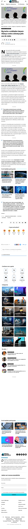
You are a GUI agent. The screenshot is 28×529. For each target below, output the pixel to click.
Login (25, 244)
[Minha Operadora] (14, 1)
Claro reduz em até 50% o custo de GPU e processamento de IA (7, 196)
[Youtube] (6, 278)
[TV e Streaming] (8, 342)
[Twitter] (24, 454)
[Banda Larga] (20, 291)
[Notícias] (20, 342)
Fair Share (4, 217)
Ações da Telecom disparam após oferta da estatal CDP (20, 446)
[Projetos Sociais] (8, 311)
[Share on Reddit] (12, 40)
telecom (9, 217)
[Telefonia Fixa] (8, 332)
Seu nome (3, 483)
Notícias (17, 343)
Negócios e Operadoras (6, 28)
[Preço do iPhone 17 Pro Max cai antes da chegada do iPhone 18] (4, 353)
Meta (6, 85)
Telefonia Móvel (19, 333)
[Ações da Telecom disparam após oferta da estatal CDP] (21, 440)
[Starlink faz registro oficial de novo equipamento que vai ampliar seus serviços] (4, 359)
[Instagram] (22, 271)
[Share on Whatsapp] (8, 40)
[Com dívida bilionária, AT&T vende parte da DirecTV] (7, 426)
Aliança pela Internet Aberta (13, 53)
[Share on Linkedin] (10, 40)
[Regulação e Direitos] (20, 311)
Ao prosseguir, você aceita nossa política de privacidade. (13, 492)
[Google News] (22, 278)
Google (2, 85)
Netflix (9, 85)
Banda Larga (18, 293)
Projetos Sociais (6, 313)
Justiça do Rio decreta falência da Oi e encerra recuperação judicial (7, 181)
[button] (2, 1)
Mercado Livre (14, 85)
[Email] (14, 40)
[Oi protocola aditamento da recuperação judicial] (7, 440)
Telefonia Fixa (6, 333)
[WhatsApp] (14, 278)
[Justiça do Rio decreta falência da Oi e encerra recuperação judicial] (7, 174)
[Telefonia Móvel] (20, 332)
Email (2, 487)
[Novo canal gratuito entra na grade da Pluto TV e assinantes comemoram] (4, 365)
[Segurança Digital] (8, 321)
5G (3, 293)
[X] (14, 271)
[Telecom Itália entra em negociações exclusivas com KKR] (21, 426)
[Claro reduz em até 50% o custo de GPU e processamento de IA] (7, 189)
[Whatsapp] (17, 454)
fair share (7, 55)
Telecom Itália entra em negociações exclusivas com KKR (20, 432)
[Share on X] (6, 40)
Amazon (22, 83)
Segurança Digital (7, 323)
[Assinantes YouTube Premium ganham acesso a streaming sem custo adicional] (4, 371)
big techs (19, 216)
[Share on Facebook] (4, 40)
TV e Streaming (6, 343)
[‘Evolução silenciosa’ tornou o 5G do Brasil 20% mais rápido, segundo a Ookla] (21, 189)
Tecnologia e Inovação (20, 177)
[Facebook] (6, 271)
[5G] (8, 291)
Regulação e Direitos (20, 313)
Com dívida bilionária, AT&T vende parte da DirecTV (6, 432)
